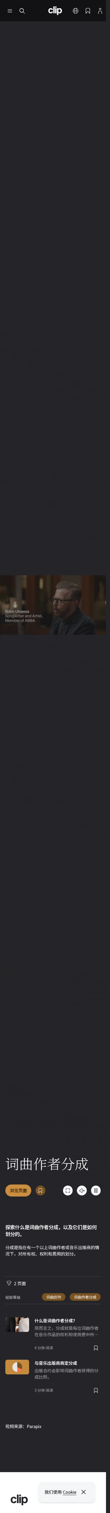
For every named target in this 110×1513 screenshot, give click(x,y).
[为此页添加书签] (40, 1190)
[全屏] (68, 1190)
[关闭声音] (82, 1190)
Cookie (69, 1492)
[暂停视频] (96, 1190)
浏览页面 (18, 1190)
